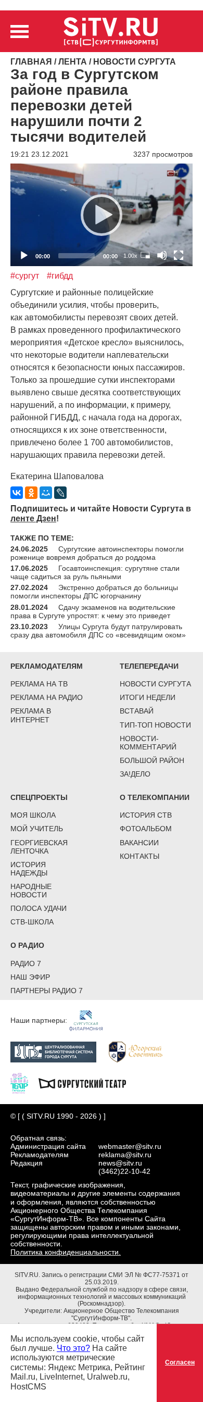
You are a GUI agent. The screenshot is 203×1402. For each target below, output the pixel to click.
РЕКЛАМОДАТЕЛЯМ (46, 666)
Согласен (180, 1362)
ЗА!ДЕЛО (135, 774)
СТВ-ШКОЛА (32, 922)
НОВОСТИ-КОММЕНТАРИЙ (148, 742)
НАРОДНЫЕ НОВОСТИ (31, 890)
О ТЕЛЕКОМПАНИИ (154, 797)
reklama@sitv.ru (124, 1154)
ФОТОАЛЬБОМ (146, 828)
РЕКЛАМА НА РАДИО (46, 697)
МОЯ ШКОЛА (33, 815)
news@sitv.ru (120, 1163)
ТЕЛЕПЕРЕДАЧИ (149, 666)
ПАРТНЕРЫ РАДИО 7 (46, 990)
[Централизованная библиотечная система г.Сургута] (58, 1051)
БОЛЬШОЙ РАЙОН (152, 760)
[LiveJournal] (60, 492)
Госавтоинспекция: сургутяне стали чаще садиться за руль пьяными (95, 572)
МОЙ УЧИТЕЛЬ (36, 828)
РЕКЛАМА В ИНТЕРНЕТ (30, 715)
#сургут (24, 275)
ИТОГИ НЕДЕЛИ (147, 697)
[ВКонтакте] (16, 492)
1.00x (130, 256)
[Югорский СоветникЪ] (141, 1051)
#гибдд (60, 275)
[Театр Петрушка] (24, 1082)
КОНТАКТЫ (139, 856)
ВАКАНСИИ (139, 842)
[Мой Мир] (46, 492)
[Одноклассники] (31, 492)
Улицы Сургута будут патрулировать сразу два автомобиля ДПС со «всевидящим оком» (98, 630)
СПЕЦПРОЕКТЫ (39, 797)
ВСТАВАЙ (137, 711)
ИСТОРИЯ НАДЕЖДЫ (28, 868)
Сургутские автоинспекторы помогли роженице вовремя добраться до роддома (97, 553)
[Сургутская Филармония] (91, 1020)
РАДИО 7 (25, 963)
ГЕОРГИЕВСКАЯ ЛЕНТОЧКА (39, 846)
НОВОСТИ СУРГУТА (155, 684)
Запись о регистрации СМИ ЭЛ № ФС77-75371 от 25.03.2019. (115, 1278)
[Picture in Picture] (145, 255)
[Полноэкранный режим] (178, 255)
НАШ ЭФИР (30, 977)
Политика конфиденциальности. (65, 1252)
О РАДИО (27, 945)
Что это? (73, 1348)
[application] (101, 215)
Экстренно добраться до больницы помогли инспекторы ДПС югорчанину (94, 591)
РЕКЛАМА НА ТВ (39, 684)
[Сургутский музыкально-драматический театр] (87, 1082)
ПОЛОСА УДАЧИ (38, 908)
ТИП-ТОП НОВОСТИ (155, 725)
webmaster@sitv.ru (129, 1146)
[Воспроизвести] (101, 215)
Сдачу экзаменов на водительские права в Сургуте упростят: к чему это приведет (92, 611)
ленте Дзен (33, 518)
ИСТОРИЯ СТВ (146, 815)
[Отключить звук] (162, 255)
